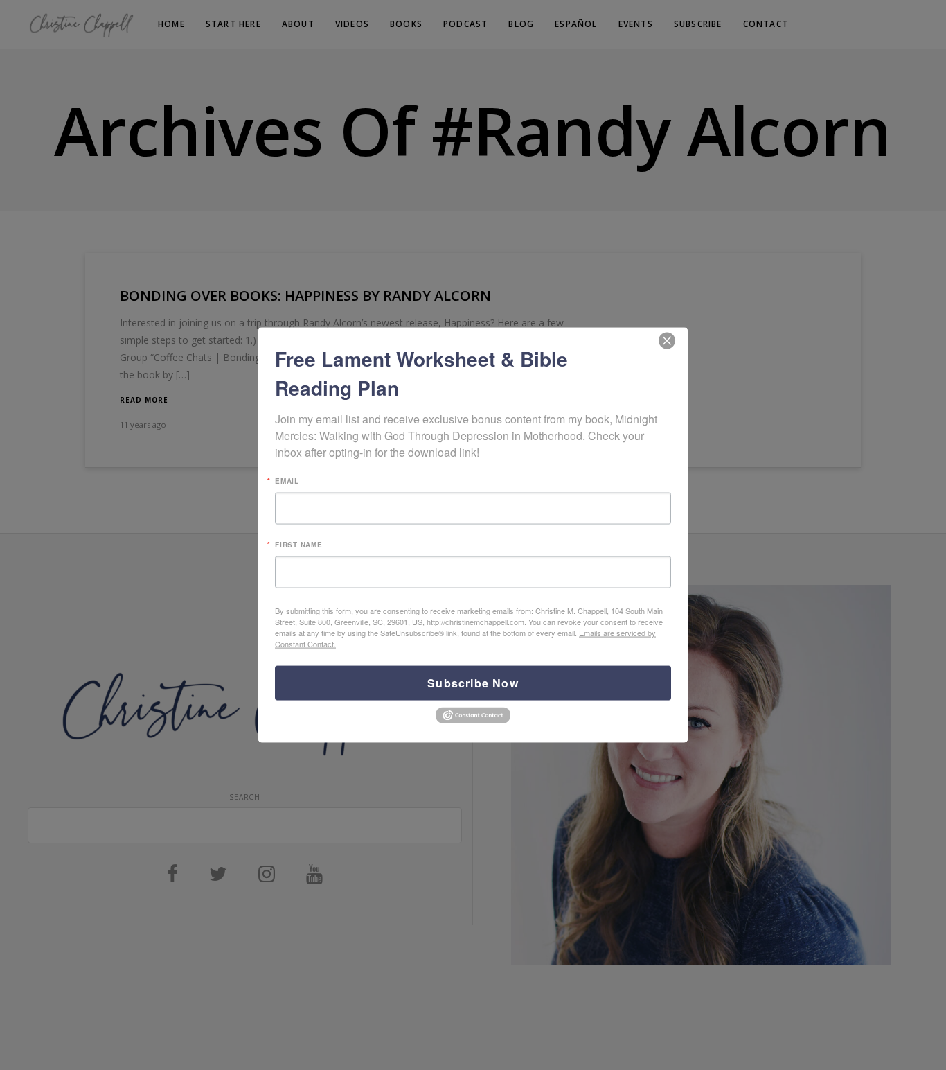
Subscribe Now (473, 683)
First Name (299, 544)
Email (287, 480)
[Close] (667, 340)
